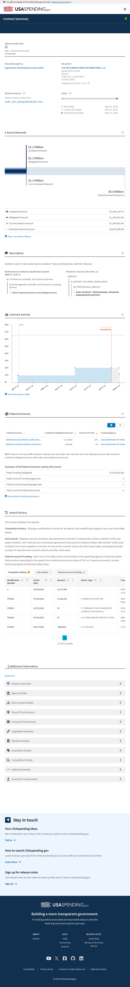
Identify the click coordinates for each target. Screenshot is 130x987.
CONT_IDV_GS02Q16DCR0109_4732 (24, 101)
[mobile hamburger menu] (122, 9)
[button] (65, 683)
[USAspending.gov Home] (27, 9)
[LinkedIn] (81, 958)
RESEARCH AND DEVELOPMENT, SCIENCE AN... (24, 444)
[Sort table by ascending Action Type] (100, 579)
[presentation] (88, 83)
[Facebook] (65, 958)
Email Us (65, 946)
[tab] (19, 572)
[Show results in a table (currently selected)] (111, 425)
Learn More (11, 862)
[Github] (73, 958)
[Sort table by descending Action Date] (51, 581)
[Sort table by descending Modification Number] (27, 581)
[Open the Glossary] (6, 47)
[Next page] (71, 637)
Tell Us (8, 840)
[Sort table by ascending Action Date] (51, 579)
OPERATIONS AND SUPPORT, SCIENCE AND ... (23, 440)
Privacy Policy (46, 969)
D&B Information (99, 969)
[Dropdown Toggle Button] (125, 19)
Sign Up (9, 883)
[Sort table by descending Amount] (73, 581)
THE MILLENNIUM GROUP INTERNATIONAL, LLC (83, 67)
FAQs (65, 938)
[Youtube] (49, 958)
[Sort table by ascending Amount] (73, 579)
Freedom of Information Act (72, 969)
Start (21, 324)
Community (65, 942)
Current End (106, 327)
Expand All (10, 675)
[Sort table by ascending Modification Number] (27, 579)
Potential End (105, 329)
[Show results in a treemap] (120, 425)
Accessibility (29, 969)
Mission (36, 938)
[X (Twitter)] (56, 958)
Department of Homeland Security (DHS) (24, 67)
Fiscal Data (94, 938)
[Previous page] (59, 637)
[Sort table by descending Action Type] (100, 581)
